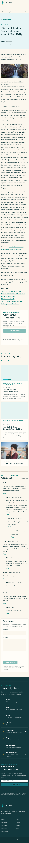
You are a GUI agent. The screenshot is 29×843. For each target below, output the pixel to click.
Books (17, 819)
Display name (6, 629)
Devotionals (9, 10)
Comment (5, 637)
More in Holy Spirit (7, 360)
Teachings (4, 825)
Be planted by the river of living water (13, 294)
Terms (17, 828)
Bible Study (4, 828)
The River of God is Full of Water (11, 291)
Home (2, 10)
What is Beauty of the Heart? (13, 463)
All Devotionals (7, 19)
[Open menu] (26, 3)
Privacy (18, 825)
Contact (18, 822)
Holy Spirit (16, 10)
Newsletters (4, 831)
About (3, 819)
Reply (4, 493)
